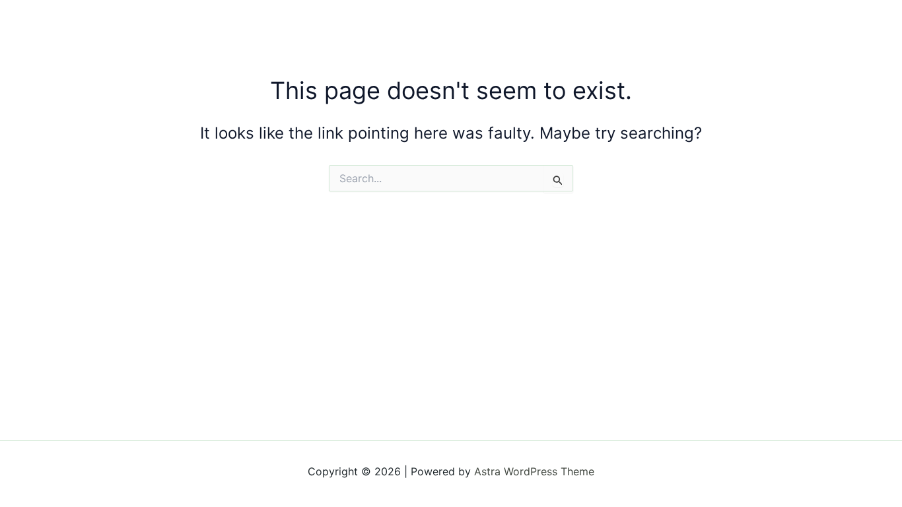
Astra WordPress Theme (534, 471)
